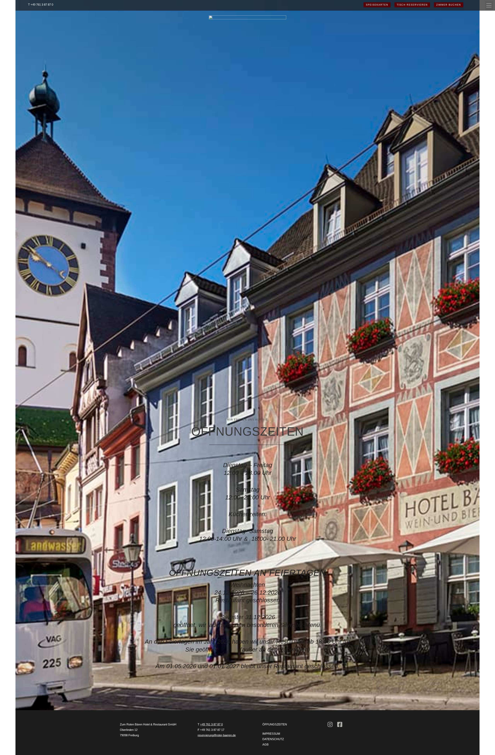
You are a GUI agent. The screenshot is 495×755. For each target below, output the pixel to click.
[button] (489, 5)
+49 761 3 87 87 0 (42, 4)
